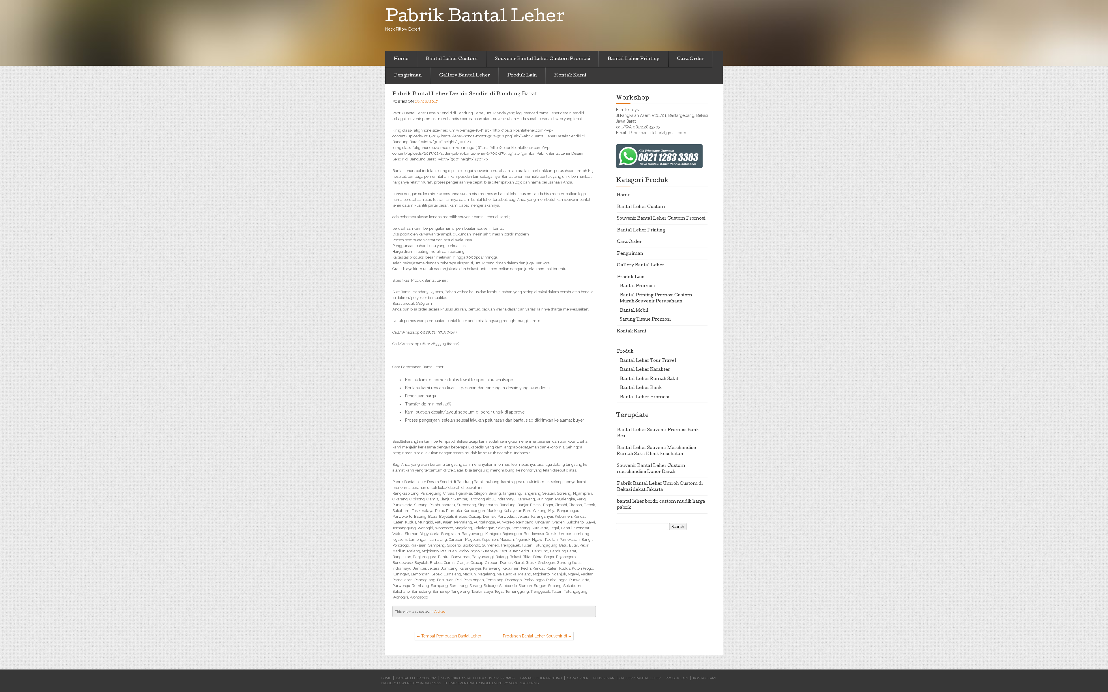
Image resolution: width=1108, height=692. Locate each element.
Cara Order (690, 59)
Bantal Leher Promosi (644, 397)
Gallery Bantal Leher (464, 75)
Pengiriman (408, 75)
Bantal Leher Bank (641, 388)
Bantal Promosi (637, 286)
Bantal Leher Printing (633, 59)
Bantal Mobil (634, 311)
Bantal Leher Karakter (645, 370)
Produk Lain (522, 75)
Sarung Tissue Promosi (645, 320)
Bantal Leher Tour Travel (648, 361)
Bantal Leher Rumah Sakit (649, 379)
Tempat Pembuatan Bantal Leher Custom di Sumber (451, 637)
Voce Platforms (524, 683)
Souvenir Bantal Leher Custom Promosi (542, 59)
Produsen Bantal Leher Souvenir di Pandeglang (535, 637)
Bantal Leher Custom (452, 59)
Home (401, 59)
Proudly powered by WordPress (411, 683)
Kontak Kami (570, 75)
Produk (625, 352)
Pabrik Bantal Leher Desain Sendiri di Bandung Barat (464, 94)
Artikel (439, 611)
